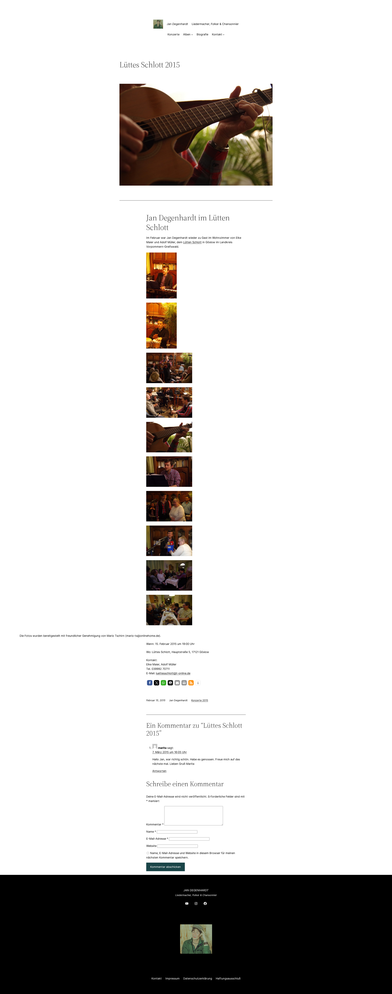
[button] (149, 682)
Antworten (159, 771)
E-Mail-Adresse (157, 838)
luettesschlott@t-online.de (173, 673)
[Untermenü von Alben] (192, 34)
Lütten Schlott (192, 242)
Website (151, 845)
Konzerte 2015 (199, 700)
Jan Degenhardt (177, 24)
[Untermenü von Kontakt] (223, 34)
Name (151, 831)
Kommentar (155, 824)
